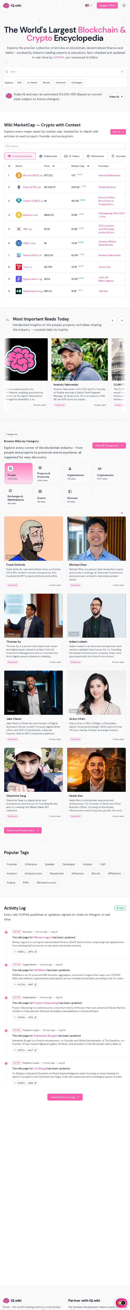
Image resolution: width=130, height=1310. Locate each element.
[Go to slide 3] (124, 513)
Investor (12, 873)
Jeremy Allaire (107, 241)
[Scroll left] (112, 320)
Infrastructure (33, 873)
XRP (25, 229)
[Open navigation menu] (124, 5)
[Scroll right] (122, 320)
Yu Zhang (40, 1068)
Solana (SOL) (30, 255)
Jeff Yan (103, 291)
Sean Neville (106, 244)
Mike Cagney (106, 280)
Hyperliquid (30, 291)
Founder (12, 864)
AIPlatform (114, 873)
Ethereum (61, 82)
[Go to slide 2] (122, 513)
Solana (11, 882)
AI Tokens (32, 82)
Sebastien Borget (45, 1035)
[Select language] (89, 5)
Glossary (27, 931)
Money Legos (43, 937)
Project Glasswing (46, 1003)
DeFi (19, 82)
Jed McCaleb (106, 229)
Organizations (30, 964)
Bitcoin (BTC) (31, 175)
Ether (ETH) (30, 187)
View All (116, 131)
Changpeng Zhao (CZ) (111, 213)
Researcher (57, 873)
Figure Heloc (30, 279)
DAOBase (40, 970)
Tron (26, 266)
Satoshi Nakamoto (109, 175)
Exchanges (77, 82)
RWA (26, 882)
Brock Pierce (106, 200)
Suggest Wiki (107, 5)
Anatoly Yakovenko (110, 255)
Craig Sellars (106, 204)
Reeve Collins (107, 197)
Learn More (112, 96)
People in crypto (31, 1030)
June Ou (103, 277)
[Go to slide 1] (119, 513)
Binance (28, 214)
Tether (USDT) (31, 200)
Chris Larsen (106, 225)
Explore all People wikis (20, 830)
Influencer (78, 873)
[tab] (20, 156)
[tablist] (65, 156)
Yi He (102, 216)
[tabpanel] (65, 230)
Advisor (88, 864)
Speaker (50, 864)
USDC (26, 243)
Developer (69, 864)
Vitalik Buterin (107, 187)
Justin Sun (105, 266)
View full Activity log (63, 1097)
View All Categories (106, 445)
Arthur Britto (106, 232)
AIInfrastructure (46, 882)
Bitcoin (46, 82)
